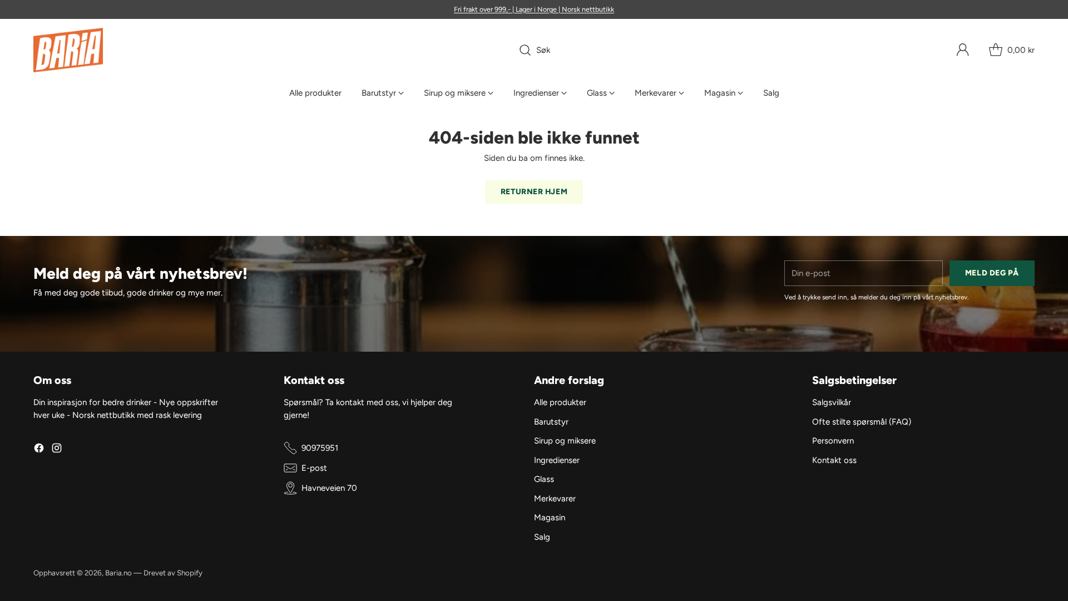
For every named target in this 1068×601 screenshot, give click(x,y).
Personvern (833, 441)
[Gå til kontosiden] (962, 50)
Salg (542, 537)
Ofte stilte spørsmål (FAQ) (861, 422)
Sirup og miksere (565, 441)
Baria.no (118, 572)
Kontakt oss (834, 460)
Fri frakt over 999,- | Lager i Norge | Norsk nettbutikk (534, 9)
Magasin (549, 518)
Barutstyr (551, 422)
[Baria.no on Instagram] (56, 450)
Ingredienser (557, 460)
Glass (544, 479)
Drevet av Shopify (173, 572)
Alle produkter (560, 402)
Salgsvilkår (831, 402)
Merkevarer (555, 499)
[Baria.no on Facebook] (39, 450)
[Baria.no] (68, 50)
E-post (314, 468)
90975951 (319, 448)
